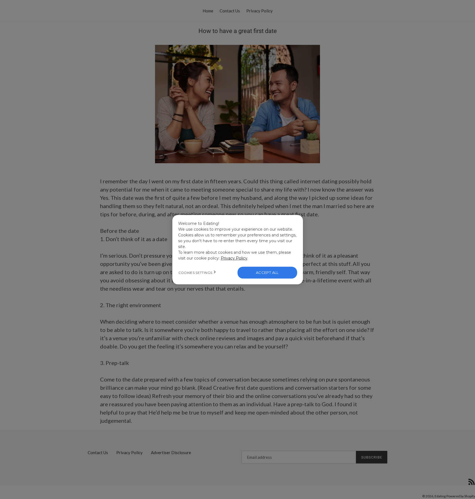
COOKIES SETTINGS (195, 273)
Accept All (267, 272)
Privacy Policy (234, 258)
